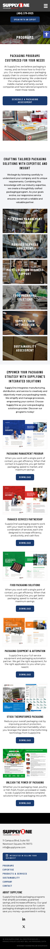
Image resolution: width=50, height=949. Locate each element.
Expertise (8, 869)
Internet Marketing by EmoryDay (32, 946)
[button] (46, 34)
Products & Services (15, 873)
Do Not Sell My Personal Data (32, 941)
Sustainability (11, 877)
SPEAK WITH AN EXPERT (25, 19)
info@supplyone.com (14, 847)
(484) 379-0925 (25, 13)
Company (7, 881)
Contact (7, 885)
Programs (8, 865)
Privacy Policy (9, 941)
